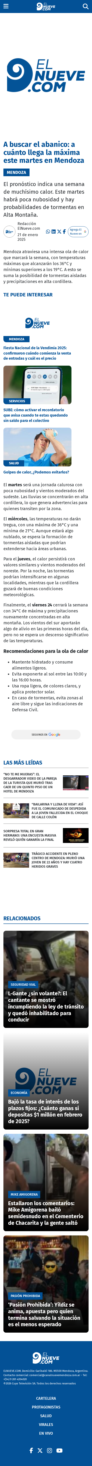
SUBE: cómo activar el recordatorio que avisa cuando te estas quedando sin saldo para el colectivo (35, 415)
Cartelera (46, 1398)
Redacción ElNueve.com (29, 226)
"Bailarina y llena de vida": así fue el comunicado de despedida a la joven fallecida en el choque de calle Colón (60, 810)
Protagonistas (46, 1407)
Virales (46, 1424)
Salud (46, 1416)
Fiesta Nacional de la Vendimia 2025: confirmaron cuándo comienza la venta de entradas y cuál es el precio (37, 353)
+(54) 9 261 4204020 (15, 1379)
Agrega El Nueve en (76, 231)
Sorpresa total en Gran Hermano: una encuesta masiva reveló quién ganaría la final (29, 835)
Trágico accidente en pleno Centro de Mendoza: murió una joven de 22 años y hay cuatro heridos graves (58, 860)
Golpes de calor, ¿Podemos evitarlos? (36, 472)
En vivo (46, 1433)
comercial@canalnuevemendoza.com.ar (54, 1375)
